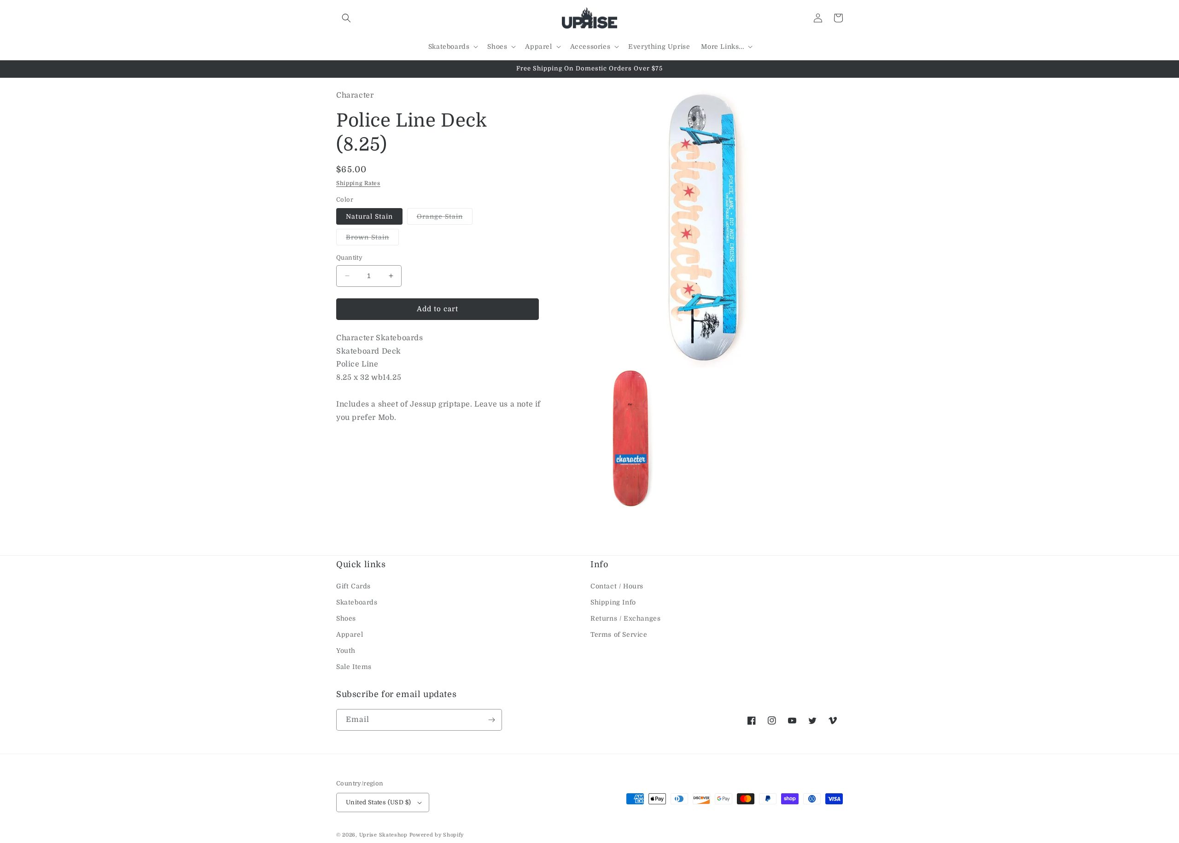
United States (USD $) (378, 802)
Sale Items (354, 666)
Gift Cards (353, 586)
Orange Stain (445, 218)
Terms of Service (619, 634)
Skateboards (357, 602)
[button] (346, 18)
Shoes (346, 618)
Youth (346, 650)
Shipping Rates (358, 183)
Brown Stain (372, 239)
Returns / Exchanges (625, 618)
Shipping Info (613, 602)
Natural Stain (369, 216)
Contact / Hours (616, 586)
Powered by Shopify (436, 835)
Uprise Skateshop (383, 835)
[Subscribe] (491, 720)
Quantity (349, 257)
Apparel (349, 634)
